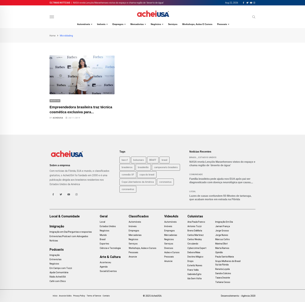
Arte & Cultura (110, 257)
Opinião (219, 252)
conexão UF (128, 174)
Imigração (57, 226)
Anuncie (133, 256)
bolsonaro (138, 160)
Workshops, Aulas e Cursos (197, 24)
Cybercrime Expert (196, 248)
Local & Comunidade (65, 216)
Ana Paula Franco (196, 222)
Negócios (156, 24)
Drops (190, 261)
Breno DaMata (194, 230)
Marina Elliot (221, 243)
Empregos (117, 24)
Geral (104, 216)
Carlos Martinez (195, 235)
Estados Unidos (207, 157)
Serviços (172, 24)
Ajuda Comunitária (59, 272)
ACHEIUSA (58, 118)
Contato (106, 296)
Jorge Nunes (221, 235)
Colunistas (195, 216)
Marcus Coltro (222, 239)
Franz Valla (193, 270)
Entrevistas (55, 259)
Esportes (104, 243)
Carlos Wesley (194, 239)
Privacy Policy (79, 296)
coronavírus (128, 189)
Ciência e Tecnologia (110, 248)
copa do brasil (146, 174)
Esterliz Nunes (194, 265)
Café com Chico (58, 281)
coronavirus (165, 182)
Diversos (168, 248)
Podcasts (57, 249)
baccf (125, 160)
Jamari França (222, 226)
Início (55, 296)
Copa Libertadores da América (138, 182)
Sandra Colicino (223, 273)
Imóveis (101, 24)
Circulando (192, 243)
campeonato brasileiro (166, 167)
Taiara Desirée (222, 277)
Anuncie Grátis (65, 296)
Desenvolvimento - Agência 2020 (238, 295)
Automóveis (83, 24)
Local (192, 191)
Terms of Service (94, 296)
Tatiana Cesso (222, 282)
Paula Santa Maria (224, 256)
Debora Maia (193, 252)
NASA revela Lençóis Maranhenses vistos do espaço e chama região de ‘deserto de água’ (118, 2)
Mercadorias (137, 24)
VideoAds (171, 216)
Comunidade (196, 174)
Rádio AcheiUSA (58, 276)
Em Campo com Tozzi (61, 268)
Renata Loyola (222, 269)
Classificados (139, 216)
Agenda (104, 266)
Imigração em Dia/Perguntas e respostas (71, 232)
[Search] (253, 17)
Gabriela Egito (194, 274)
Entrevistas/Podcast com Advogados (69, 236)
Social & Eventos (108, 271)
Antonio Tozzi (194, 226)
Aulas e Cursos (172, 252)
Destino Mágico (195, 256)
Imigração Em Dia (224, 222)
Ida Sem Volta (194, 278)
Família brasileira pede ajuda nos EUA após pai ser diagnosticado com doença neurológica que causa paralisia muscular (220, 182)
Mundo (103, 235)
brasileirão (143, 167)
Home (53, 35)
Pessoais (222, 24)
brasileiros (127, 167)
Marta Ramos (222, 248)
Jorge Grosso (222, 230)
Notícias (54, 240)
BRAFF (152, 160)
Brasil (193, 157)
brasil (164, 160)
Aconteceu (105, 262)
